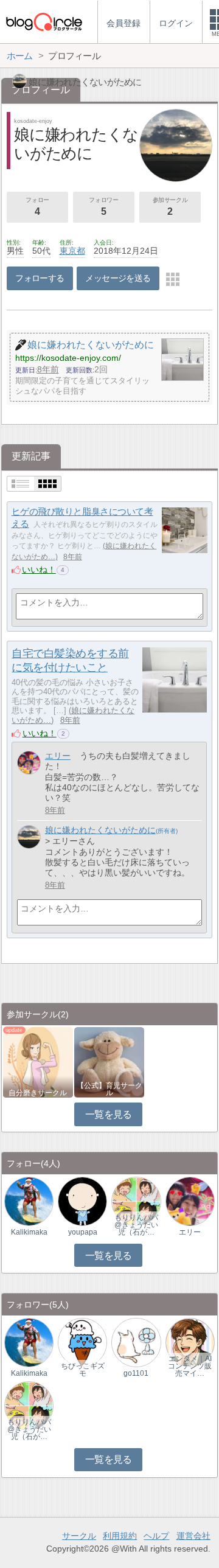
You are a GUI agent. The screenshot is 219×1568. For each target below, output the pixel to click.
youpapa (82, 1232)
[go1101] (136, 1342)
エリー (58, 756)
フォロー (37, 207)
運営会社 (193, 1536)
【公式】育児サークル (109, 1089)
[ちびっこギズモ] (82, 1342)
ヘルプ (156, 1536)
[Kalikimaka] (29, 1200)
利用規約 (120, 1536)
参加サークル (170, 207)
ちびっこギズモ (83, 1369)
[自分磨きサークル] (38, 1061)
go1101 (135, 1373)
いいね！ (39, 569)
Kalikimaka (29, 1232)
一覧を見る (108, 1114)
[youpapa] (82, 1200)
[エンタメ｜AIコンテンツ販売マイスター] (190, 1342)
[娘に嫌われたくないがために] (29, 837)
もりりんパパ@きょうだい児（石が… (136, 1225)
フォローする (39, 278)
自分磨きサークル (38, 1092)
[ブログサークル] (44, 21)
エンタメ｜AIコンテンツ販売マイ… (190, 1366)
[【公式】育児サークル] (109, 1061)
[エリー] (29, 763)
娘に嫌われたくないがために (100, 830)
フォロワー (103, 207)
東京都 (72, 251)
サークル (79, 1536)
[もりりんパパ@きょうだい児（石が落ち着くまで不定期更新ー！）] (136, 1200)
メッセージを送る (117, 278)
